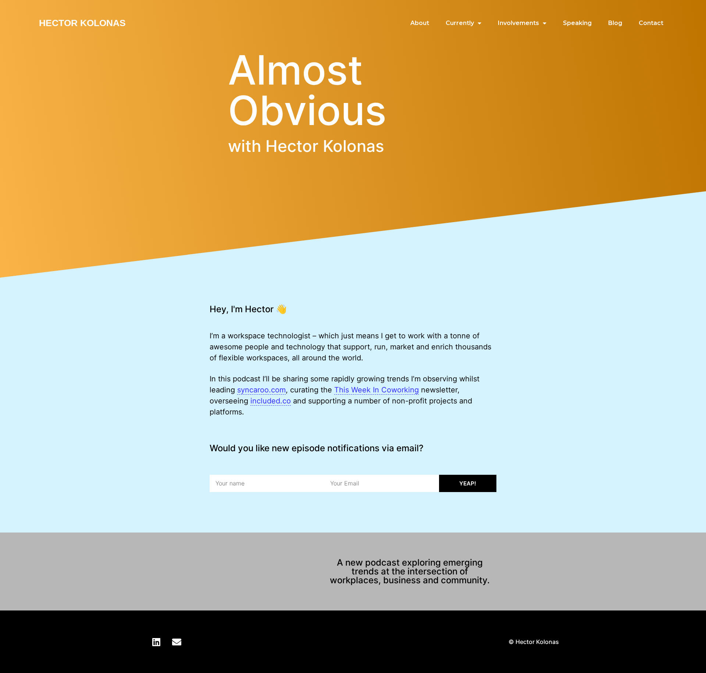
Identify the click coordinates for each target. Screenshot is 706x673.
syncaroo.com (261, 389)
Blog (615, 22)
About (419, 22)
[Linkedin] (156, 642)
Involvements (518, 22)
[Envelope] (176, 642)
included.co (270, 400)
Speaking (577, 22)
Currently (460, 22)
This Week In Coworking (376, 389)
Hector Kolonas (82, 23)
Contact (651, 22)
